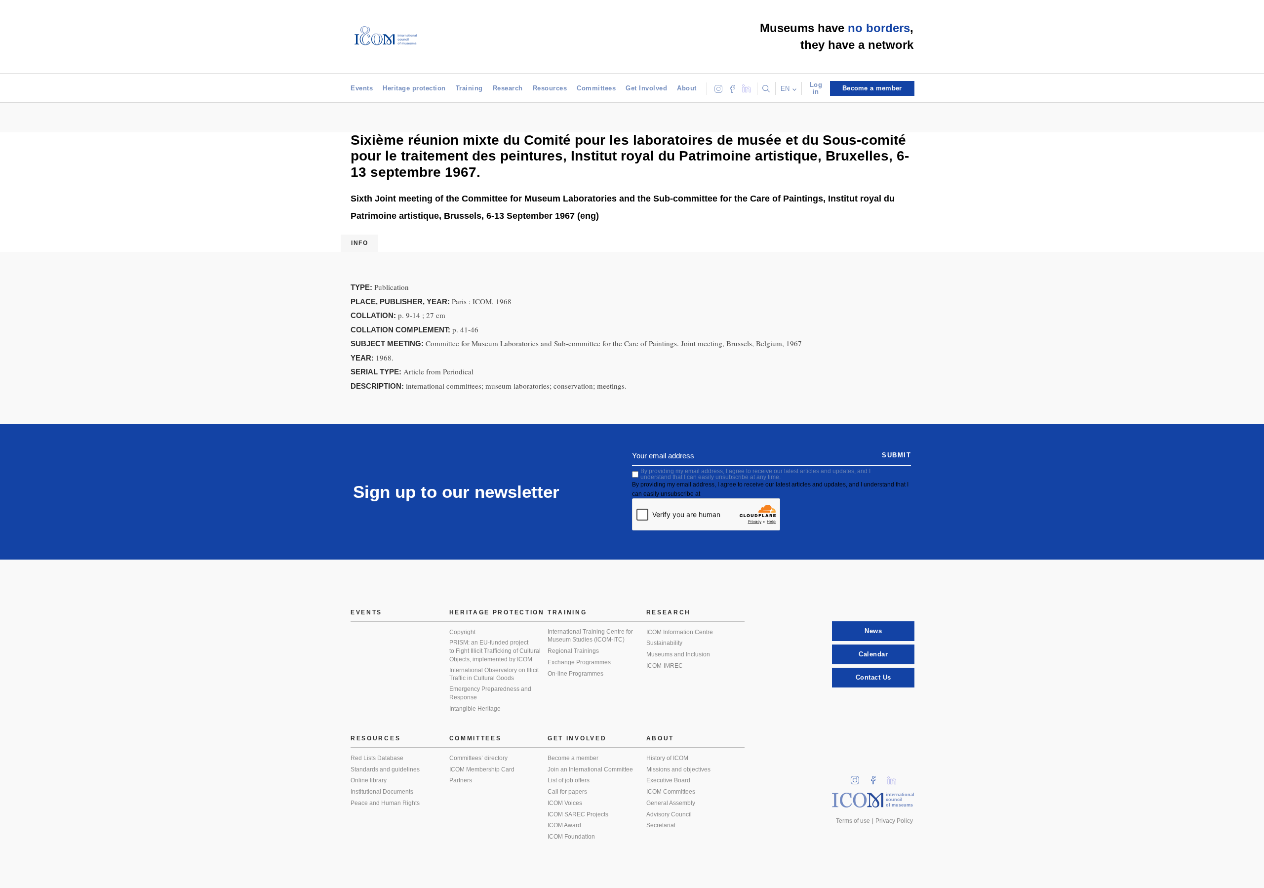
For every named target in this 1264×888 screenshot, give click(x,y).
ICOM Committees (670, 791)
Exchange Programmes (579, 662)
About (687, 88)
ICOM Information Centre (679, 632)
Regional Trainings (573, 650)
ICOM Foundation (571, 836)
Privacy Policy (894, 820)
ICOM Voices (565, 803)
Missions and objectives (678, 769)
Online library (369, 780)
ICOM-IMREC (664, 665)
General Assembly (670, 803)
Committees (596, 88)
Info (359, 243)
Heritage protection (414, 88)
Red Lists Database (377, 758)
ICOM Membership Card (481, 769)
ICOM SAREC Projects (578, 814)
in (858, 777)
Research (508, 88)
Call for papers (567, 791)
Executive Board (668, 780)
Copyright (462, 632)
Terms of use (853, 820)
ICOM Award (564, 825)
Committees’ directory (478, 758)
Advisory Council (669, 814)
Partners (460, 780)
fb (876, 777)
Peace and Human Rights (385, 803)
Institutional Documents (382, 791)
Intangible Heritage (475, 708)
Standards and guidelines (385, 769)
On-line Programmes (575, 673)
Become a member (573, 758)
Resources (550, 88)
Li (895, 777)
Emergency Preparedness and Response (490, 693)
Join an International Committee (590, 769)
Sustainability (664, 643)
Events (362, 88)
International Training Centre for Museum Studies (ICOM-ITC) (590, 636)
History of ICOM (667, 758)
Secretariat (660, 825)
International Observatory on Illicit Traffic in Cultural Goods (494, 674)
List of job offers (569, 780)
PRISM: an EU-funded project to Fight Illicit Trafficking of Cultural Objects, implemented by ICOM (495, 650)
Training (469, 88)
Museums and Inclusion (678, 654)
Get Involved (646, 88)
